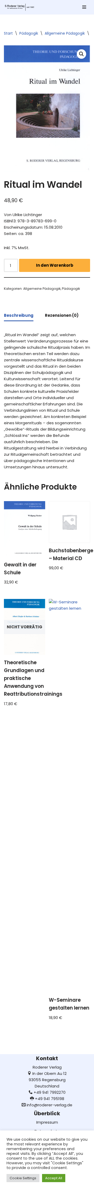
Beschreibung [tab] (18, 315)
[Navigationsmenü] (84, 7)
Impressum (47, 1122)
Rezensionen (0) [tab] (62, 315)
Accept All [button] (53, 1178)
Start (8, 33)
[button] (81, 54)
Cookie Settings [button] (23, 1178)
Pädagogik (28, 33)
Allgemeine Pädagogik (65, 33)
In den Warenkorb (54, 265)
